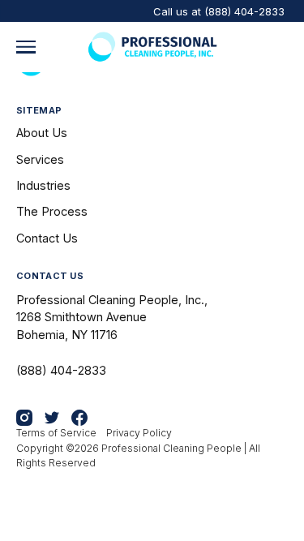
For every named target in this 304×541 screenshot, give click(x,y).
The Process (52, 211)
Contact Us (47, 238)
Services (40, 159)
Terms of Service (56, 433)
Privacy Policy (139, 433)
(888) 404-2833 (244, 11)
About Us (41, 133)
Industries (43, 185)
